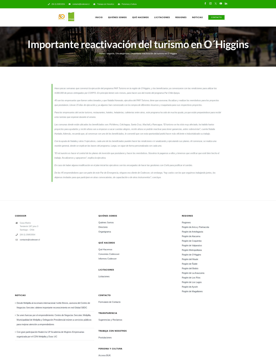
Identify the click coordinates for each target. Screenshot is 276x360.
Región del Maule (190, 259)
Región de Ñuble (189, 264)
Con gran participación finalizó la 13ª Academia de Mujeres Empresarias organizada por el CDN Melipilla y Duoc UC (50, 334)
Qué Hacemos (105, 249)
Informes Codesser (107, 258)
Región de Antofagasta (192, 231)
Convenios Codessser (108, 254)
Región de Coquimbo (192, 241)
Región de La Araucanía (193, 273)
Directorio (103, 227)
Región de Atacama (191, 236)
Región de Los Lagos (192, 282)
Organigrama (104, 231)
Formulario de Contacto (109, 302)
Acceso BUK (104, 355)
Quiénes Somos (106, 222)
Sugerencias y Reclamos (110, 320)
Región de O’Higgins (191, 254)
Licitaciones (104, 276)
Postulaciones (105, 337)
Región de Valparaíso (192, 245)
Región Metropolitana (192, 250)
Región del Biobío (190, 268)
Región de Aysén (190, 287)
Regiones (186, 222)
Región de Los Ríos (191, 277)
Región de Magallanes (192, 291)
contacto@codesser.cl (30, 239)
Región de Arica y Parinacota (195, 227)
